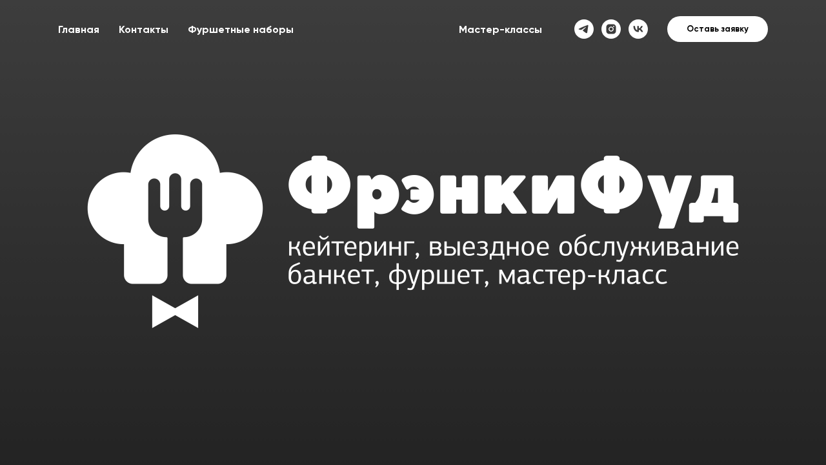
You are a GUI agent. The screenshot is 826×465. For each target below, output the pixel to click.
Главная (78, 29)
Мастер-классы (500, 29)
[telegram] (584, 29)
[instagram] (611, 29)
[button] (717, 29)
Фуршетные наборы (241, 29)
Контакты (143, 29)
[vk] (638, 29)
